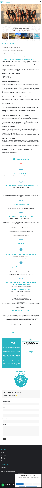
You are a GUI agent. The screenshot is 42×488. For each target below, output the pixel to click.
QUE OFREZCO (3, 453)
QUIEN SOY (2, 452)
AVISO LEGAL (35, 486)
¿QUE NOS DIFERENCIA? (4, 457)
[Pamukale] (37, 36)
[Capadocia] (12, 36)
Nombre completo (6, 401)
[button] (39, 475)
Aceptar (19, 483)
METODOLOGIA (3, 458)
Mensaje (4, 424)
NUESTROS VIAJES (3, 455)
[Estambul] (30, 36)
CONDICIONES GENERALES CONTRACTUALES (8, 461)
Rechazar (28, 483)
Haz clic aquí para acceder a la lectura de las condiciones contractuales (21, 332)
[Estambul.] (24, 36)
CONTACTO (2, 460)
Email (4, 407)
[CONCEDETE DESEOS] (6, 1)
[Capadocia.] (5, 36)
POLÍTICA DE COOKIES (22, 486)
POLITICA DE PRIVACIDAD (29, 486)
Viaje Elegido (5, 418)
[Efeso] (18, 36)
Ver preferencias (36, 483)
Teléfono (5, 413)
